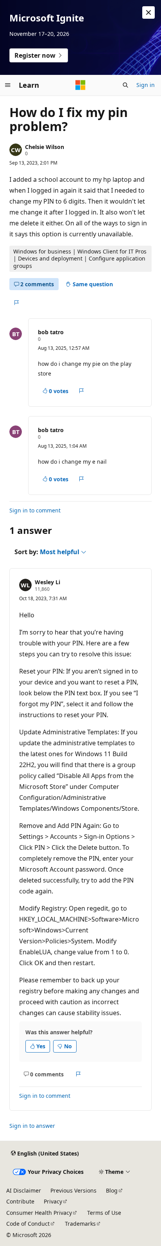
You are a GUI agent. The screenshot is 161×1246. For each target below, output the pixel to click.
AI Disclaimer (23, 1190)
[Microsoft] (80, 85)
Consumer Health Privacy (39, 1212)
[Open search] (125, 85)
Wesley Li (47, 582)
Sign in (145, 85)
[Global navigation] (8, 85)
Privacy (53, 1201)
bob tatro (51, 332)
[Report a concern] (16, 302)
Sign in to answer (32, 1125)
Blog (112, 1190)
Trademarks (80, 1223)
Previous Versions (73, 1190)
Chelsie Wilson (44, 147)
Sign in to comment (35, 510)
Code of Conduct (28, 1223)
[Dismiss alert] (148, 12)
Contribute (20, 1201)
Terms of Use (104, 1212)
